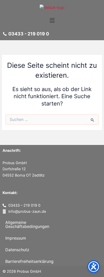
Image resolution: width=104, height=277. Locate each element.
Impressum (15, 238)
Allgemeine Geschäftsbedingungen (27, 224)
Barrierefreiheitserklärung (29, 261)
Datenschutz (17, 249)
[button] (52, 20)
